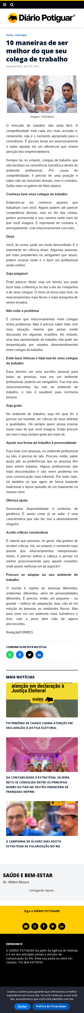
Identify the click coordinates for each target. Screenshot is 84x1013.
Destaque (21, 35)
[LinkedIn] (61, 926)
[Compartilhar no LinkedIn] (39, 655)
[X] (52, 926)
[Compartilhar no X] (29, 655)
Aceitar (22, 1006)
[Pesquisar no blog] (12, 5)
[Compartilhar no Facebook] (20, 655)
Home (9, 35)
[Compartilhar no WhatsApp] (10, 655)
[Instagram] (34, 926)
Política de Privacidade (51, 1006)
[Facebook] (43, 926)
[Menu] (4, 5)
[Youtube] (25, 926)
